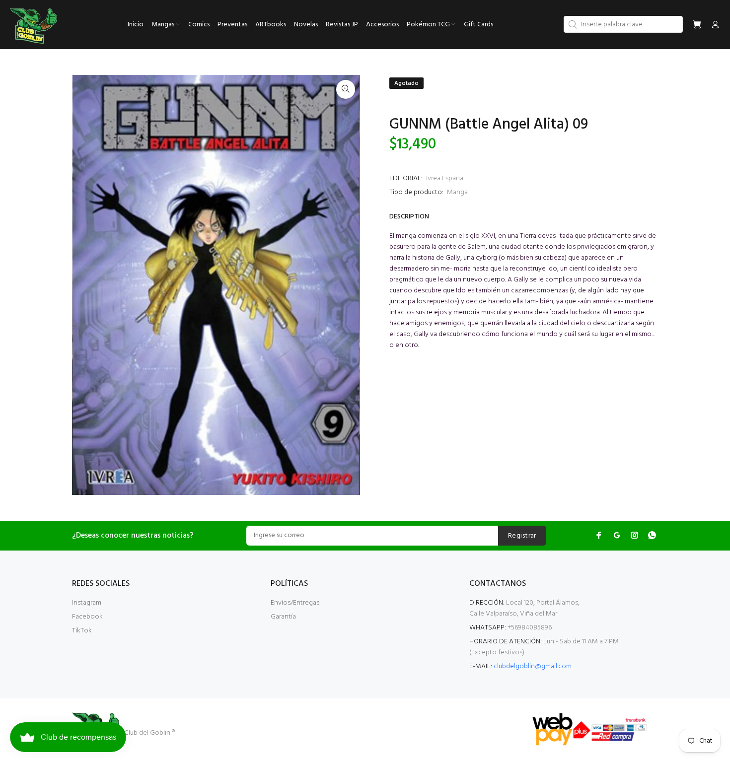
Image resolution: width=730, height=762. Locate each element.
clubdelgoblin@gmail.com (533, 666)
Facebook (87, 617)
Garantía (283, 617)
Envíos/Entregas (295, 603)
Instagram (86, 603)
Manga (457, 192)
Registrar (522, 536)
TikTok (82, 630)
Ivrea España (444, 178)
